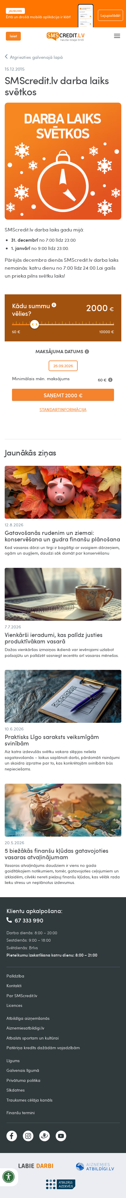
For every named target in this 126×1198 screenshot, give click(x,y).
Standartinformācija (63, 409)
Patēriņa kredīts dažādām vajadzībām (43, 1047)
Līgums (13, 1060)
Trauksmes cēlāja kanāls (29, 1100)
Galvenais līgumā (22, 1070)
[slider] (34, 324)
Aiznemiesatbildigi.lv (25, 1028)
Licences (14, 1005)
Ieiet (13, 36)
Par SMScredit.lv (21, 995)
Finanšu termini (20, 1112)
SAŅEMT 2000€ (63, 395)
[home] (67, 36)
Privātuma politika (23, 1080)
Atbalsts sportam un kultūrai (32, 1038)
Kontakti (13, 985)
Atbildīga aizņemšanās (28, 1018)
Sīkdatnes (15, 1090)
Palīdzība (15, 976)
